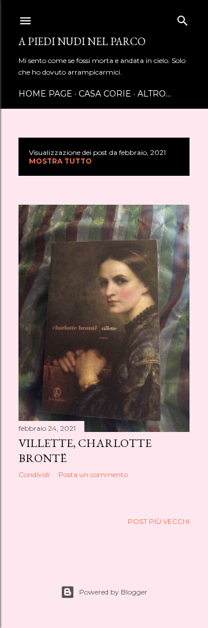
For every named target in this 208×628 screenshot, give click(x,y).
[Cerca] (183, 18)
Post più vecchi (159, 521)
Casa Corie (105, 93)
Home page (45, 93)
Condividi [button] (34, 474)
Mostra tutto (60, 161)
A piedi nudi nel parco (82, 41)
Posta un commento (93, 474)
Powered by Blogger (113, 592)
